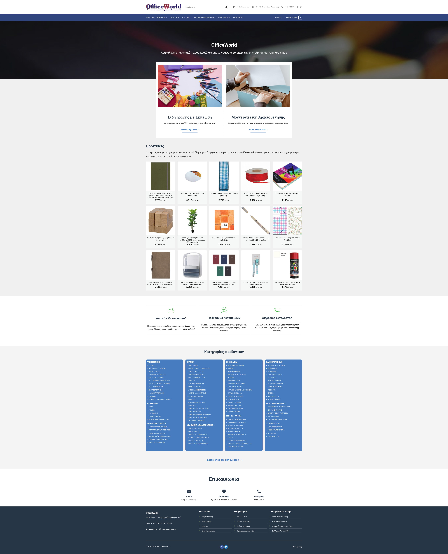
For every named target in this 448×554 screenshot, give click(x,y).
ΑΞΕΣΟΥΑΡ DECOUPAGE (275, 384)
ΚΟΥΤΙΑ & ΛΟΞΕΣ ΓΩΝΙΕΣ (156, 378)
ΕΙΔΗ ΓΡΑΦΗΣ (152, 404)
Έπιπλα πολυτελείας (280, 517)
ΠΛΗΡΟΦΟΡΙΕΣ (223, 18)
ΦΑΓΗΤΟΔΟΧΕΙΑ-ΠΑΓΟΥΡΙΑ (237, 374)
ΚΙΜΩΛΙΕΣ (231, 368)
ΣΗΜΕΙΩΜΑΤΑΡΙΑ (233, 399)
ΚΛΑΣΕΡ (151, 365)
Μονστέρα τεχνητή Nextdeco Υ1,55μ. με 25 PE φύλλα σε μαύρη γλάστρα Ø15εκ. (192, 240)
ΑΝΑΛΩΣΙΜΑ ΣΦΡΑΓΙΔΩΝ (196, 421)
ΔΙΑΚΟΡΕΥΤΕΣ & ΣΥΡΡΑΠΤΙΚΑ (158, 427)
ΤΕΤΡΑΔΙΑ (191, 381)
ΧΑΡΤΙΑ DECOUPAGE (274, 381)
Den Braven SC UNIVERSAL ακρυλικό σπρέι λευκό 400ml (287, 283)
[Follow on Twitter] (301, 7)
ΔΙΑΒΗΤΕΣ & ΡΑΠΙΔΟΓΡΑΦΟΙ (237, 419)
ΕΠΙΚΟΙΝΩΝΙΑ (238, 18)
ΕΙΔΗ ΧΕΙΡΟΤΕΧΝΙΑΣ (274, 362)
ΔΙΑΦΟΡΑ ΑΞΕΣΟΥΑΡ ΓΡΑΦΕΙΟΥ (278, 413)
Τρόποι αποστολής (244, 522)
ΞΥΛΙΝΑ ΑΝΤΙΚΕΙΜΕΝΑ (275, 387)
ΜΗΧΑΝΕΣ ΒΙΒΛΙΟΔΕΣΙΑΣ (196, 441)
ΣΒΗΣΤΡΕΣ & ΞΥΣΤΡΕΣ (235, 387)
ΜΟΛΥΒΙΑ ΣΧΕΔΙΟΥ (234, 431)
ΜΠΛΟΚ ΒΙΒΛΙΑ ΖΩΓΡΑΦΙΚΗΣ (237, 434)
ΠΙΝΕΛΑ (230, 438)
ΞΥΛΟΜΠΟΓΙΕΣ (272, 371)
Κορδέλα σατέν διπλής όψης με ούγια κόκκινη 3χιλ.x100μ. (256, 194)
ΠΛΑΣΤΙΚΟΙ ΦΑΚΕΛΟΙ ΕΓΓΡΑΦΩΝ (159, 381)
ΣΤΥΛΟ (151, 407)
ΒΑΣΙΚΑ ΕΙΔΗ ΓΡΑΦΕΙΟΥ (156, 424)
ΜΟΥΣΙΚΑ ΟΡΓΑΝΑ (234, 371)
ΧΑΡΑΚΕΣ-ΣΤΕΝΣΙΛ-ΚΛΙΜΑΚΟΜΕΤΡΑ (239, 444)
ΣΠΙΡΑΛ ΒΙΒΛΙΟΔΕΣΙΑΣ (195, 428)
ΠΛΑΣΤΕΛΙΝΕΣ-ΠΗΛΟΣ (275, 374)
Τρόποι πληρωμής (244, 526)
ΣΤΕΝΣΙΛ (270, 393)
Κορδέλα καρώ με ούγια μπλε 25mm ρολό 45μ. (224, 194)
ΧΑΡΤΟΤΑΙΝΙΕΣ (193, 365)
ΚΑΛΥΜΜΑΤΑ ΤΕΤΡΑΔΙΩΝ (236, 365)
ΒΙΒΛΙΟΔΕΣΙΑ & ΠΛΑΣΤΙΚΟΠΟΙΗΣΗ (200, 425)
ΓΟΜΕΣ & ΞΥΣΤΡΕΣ (155, 416)
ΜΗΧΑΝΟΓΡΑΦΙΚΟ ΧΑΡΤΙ (196, 378)
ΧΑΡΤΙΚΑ (190, 362)
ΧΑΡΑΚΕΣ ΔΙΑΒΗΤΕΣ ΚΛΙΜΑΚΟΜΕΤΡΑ (240, 390)
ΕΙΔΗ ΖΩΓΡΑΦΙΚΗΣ (234, 416)
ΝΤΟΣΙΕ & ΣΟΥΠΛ (154, 371)
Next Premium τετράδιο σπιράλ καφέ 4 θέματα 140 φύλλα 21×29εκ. (160, 283)
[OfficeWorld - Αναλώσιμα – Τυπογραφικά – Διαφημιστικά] (164, 7)
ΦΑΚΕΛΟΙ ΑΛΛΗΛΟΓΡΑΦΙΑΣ (197, 393)
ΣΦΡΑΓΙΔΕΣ (192, 405)
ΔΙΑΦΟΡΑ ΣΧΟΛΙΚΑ (234, 411)
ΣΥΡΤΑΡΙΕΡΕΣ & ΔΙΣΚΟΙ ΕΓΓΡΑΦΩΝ (279, 407)
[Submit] (226, 7)
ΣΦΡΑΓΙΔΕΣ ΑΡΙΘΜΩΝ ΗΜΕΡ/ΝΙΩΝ (199, 414)
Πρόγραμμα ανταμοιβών (246, 531)
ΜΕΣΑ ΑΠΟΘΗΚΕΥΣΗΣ (275, 427)
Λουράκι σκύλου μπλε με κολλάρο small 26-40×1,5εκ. (255, 283)
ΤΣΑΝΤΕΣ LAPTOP (274, 436)
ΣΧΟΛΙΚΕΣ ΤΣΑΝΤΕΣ (234, 402)
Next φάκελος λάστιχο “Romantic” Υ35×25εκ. (287, 239)
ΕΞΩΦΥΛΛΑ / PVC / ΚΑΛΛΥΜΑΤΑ (198, 438)
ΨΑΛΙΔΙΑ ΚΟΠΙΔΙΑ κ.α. (235, 393)
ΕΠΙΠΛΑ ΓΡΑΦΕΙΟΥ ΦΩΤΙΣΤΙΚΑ (277, 419)
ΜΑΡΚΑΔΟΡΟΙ (153, 413)
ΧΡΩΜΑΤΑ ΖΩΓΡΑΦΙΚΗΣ (236, 447)
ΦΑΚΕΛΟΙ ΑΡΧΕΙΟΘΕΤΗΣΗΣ (157, 368)
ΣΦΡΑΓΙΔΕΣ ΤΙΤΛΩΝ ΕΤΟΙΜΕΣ (197, 417)
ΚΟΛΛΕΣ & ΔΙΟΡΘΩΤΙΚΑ (235, 396)
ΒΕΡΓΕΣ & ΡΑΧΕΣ (193, 431)
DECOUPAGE (272, 378)
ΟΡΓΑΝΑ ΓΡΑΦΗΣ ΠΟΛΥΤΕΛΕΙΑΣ (159, 419)
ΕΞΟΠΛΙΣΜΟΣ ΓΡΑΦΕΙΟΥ (275, 404)
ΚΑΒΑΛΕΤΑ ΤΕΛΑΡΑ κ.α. (235, 425)
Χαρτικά (205, 526)
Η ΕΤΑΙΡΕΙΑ (186, 18)
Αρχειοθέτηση (207, 517)
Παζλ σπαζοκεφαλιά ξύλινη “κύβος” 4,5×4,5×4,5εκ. (160, 239)
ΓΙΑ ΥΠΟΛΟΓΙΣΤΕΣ (273, 424)
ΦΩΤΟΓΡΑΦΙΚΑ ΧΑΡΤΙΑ (195, 396)
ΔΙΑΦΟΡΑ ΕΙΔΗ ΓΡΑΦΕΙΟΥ (157, 442)
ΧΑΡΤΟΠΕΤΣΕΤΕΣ (273, 396)
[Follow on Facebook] (298, 7)
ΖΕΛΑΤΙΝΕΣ (152, 396)
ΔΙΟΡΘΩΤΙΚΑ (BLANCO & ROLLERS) (159, 436)
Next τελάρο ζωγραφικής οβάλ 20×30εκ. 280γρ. (192, 194)
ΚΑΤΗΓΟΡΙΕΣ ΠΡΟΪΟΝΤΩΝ (155, 18)
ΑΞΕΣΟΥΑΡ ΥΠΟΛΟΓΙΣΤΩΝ (276, 430)
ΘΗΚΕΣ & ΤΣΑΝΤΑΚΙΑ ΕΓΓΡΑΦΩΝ (159, 384)
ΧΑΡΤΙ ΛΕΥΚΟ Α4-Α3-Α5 (195, 371)
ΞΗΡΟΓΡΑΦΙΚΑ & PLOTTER (196, 374)
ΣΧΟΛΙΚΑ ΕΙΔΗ (232, 362)
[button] (278, 17)
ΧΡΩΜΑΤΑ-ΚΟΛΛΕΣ (274, 399)
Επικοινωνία (242, 517)
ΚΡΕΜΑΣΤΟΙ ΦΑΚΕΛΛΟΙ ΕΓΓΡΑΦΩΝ (160, 399)
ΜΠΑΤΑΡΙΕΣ (272, 433)
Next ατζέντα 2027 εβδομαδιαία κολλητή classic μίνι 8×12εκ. (224, 283)
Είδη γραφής (206, 522)
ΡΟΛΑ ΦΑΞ (191, 399)
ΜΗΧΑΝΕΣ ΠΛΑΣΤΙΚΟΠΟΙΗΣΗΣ (198, 444)
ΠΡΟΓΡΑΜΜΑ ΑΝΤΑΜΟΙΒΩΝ (204, 18)
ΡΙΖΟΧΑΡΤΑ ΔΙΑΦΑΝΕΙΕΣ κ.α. (237, 441)
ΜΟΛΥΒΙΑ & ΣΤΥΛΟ (234, 381)
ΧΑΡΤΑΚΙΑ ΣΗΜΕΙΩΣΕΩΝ (196, 384)
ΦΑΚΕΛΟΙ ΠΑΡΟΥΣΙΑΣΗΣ (156, 393)
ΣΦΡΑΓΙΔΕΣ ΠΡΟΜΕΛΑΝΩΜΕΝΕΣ (199, 408)
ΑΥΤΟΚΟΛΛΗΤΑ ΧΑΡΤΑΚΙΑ (196, 402)
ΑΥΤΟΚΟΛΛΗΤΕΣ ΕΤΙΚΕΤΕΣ (197, 390)
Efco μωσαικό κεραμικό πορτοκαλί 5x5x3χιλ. (224, 239)
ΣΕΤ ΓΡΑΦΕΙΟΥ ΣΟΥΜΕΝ (275, 410)
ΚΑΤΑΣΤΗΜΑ (174, 18)
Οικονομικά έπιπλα (279, 522)
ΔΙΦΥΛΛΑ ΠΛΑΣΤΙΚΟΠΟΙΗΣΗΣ (197, 434)
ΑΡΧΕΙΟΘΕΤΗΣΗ (153, 362)
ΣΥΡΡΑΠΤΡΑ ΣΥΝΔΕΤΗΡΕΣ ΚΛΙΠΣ (159, 430)
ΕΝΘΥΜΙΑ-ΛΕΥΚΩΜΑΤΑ (235, 408)
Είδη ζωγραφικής (208, 531)
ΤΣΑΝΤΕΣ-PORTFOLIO (155, 390)
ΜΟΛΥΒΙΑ (151, 410)
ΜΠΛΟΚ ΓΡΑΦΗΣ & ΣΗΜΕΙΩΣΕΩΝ (199, 368)
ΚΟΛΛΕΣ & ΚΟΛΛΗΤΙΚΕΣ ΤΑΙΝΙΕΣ (159, 439)
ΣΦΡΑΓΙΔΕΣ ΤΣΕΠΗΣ (194, 411)
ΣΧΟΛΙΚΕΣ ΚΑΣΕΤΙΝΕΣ (235, 405)
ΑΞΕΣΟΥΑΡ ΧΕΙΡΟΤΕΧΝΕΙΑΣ (277, 365)
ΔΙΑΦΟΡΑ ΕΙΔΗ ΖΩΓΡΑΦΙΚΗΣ (237, 422)
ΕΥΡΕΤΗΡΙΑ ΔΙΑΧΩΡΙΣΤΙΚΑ (157, 374)
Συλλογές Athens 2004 (280, 531)
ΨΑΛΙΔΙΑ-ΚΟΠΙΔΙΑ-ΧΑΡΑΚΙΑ (157, 433)
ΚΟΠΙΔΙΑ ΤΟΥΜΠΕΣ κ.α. (235, 428)
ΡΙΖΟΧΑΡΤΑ (271, 390)
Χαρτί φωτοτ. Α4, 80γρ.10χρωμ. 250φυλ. (287, 194)
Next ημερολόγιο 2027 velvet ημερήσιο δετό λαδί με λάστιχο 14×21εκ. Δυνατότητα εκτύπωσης (160, 195)
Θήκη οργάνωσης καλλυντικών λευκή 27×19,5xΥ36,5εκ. (192, 283)
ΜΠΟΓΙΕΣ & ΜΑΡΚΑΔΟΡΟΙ (236, 384)
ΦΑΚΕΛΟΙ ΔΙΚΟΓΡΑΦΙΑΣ (156, 387)
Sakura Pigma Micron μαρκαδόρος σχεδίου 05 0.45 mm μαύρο (255, 239)
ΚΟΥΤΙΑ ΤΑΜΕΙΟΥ (273, 416)
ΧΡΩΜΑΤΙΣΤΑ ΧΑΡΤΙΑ (195, 387)
